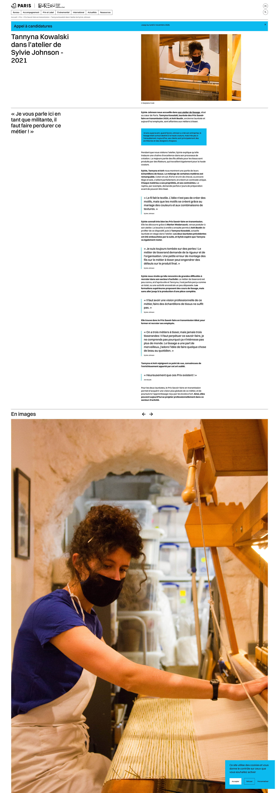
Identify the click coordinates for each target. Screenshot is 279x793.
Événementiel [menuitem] (63, 12)
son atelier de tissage (189, 112)
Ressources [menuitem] (105, 12)
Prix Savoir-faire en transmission (36, 17)
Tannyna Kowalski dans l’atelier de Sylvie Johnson (70, 17)
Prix (20, 17)
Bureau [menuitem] (16, 12)
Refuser (249, 781)
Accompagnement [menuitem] (31, 12)
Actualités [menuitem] (92, 12)
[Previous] (143, 414)
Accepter (235, 781)
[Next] (151, 414)
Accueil (14, 17)
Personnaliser (263, 781)
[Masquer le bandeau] (265, 24)
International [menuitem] (78, 12)
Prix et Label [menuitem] (48, 12)
